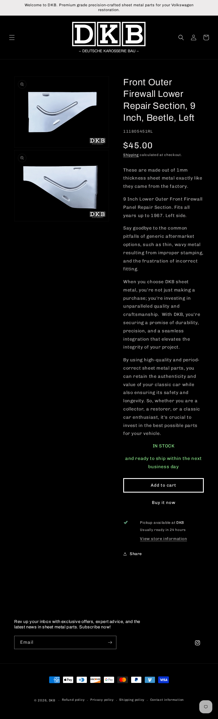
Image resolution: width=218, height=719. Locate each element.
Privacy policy (102, 700)
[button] (12, 37)
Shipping (131, 155)
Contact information (167, 700)
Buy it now (163, 502)
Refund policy (73, 700)
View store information (163, 538)
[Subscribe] (110, 642)
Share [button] (136, 553)
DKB (52, 700)
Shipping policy (131, 700)
